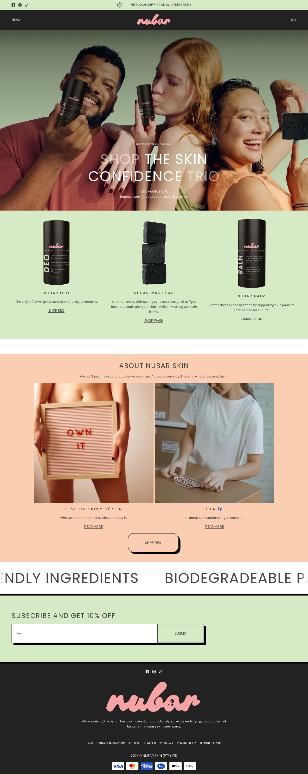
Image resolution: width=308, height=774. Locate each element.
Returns (133, 743)
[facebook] (13, 5)
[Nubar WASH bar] (154, 252)
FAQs (90, 743)
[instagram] (20, 5)
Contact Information (111, 743)
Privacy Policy (186, 743)
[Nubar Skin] (154, 20)
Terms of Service (210, 743)
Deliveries (149, 743)
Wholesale (166, 743)
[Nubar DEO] (56, 252)
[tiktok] (26, 5)
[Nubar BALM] (251, 254)
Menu (16, 19)
